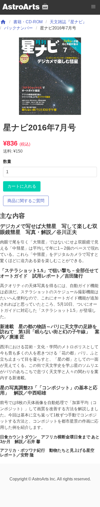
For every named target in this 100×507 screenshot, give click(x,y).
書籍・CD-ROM (28, 22)
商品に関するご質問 (25, 201)
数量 (7, 161)
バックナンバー (18, 28)
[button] (93, 6)
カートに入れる (21, 186)
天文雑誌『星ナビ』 (68, 22)
